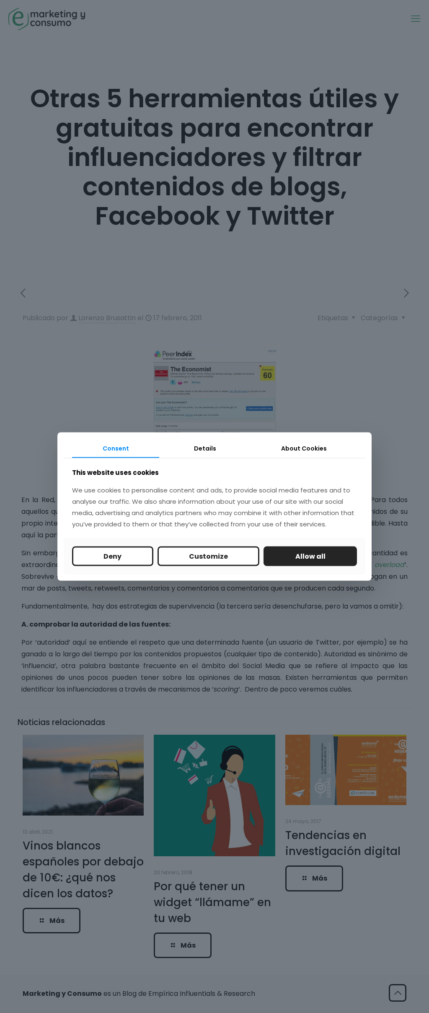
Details (205, 448)
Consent (116, 448)
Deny (112, 556)
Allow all (310, 556)
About (304, 448)
